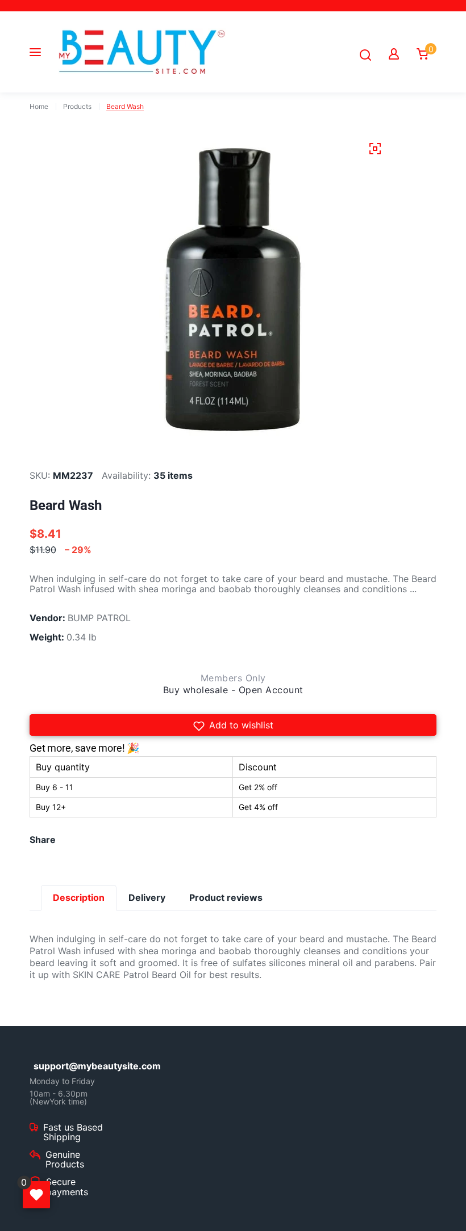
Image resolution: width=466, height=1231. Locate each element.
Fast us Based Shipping (73, 1133)
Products (77, 106)
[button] (233, 725)
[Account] (394, 54)
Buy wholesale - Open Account (233, 689)
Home (39, 106)
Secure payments (67, 1187)
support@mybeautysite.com (76, 1066)
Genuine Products (64, 1160)
